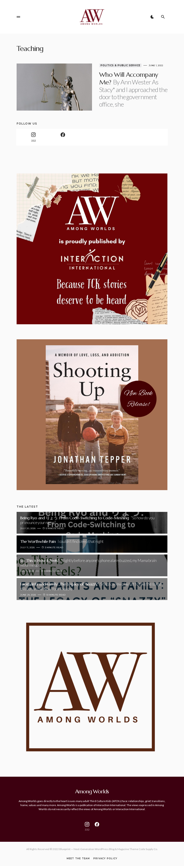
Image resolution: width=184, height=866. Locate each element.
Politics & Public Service (120, 65)
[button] (18, 16)
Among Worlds (92, 791)
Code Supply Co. (148, 849)
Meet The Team (78, 858)
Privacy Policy (105, 858)
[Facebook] (62, 137)
